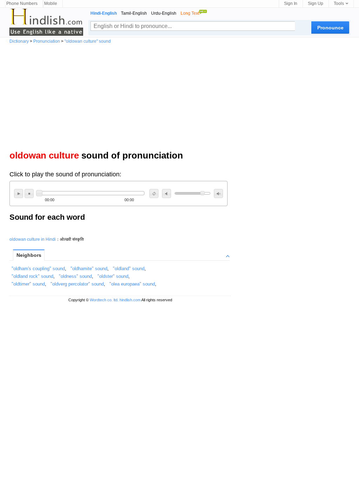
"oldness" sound (75, 276)
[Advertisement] (179, 96)
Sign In (290, 3)
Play (18, 193)
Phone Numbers (22, 3)
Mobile (50, 3)
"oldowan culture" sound (88, 41)
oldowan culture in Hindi (32, 239)
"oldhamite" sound (88, 268)
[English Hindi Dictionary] (46, 22)
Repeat (154, 193)
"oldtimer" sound (28, 284)
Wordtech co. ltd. (104, 300)
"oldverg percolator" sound (77, 284)
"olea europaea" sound (132, 284)
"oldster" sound (112, 276)
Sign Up (315, 3)
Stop (29, 193)
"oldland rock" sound (32, 276)
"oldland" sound (128, 268)
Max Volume (218, 193)
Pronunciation (46, 41)
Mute (166, 193)
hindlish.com (130, 300)
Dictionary (19, 41)
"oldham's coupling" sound (38, 268)
